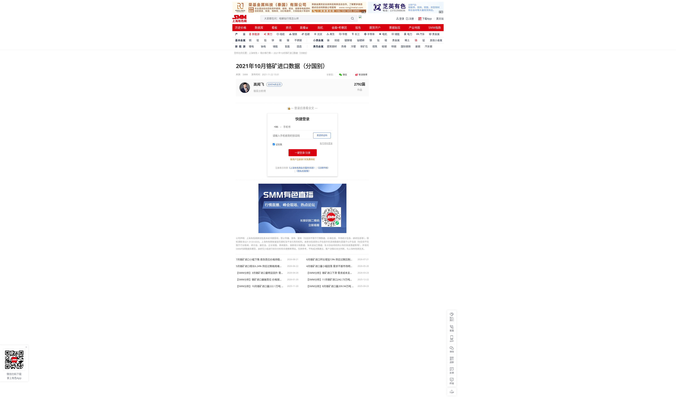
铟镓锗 (348, 40)
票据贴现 (394, 28)
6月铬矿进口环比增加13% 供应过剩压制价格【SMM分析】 (330, 259)
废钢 (417, 46)
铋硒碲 (360, 40)
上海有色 (253, 53)
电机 (383, 34)
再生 (331, 34)
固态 (299, 46)
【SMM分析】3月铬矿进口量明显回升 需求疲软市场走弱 (259, 272)
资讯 (288, 28)
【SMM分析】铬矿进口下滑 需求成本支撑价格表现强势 (330, 272)
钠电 (263, 46)
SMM (245, 74)
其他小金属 (436, 40)
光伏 (318, 34)
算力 (268, 34)
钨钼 (336, 40)
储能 (396, 34)
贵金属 (434, 34)
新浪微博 (362, 74)
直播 (303, 28)
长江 (356, 34)
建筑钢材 (332, 46)
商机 (320, 28)
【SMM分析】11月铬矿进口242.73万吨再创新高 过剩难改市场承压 (330, 279)
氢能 (287, 46)
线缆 (281, 34)
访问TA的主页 (274, 84)
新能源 (254, 34)
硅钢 (384, 46)
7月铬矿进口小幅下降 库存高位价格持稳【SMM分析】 (259, 259)
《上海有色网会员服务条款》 (301, 167)
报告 (358, 28)
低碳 (306, 34)
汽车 (421, 34)
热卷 (343, 46)
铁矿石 (364, 46)
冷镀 (353, 46)
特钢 (393, 46)
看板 (274, 28)
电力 (408, 34)
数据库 (259, 28)
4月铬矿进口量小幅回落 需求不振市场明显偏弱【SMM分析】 (330, 266)
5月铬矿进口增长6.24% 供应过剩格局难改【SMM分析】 (259, 266)
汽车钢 (428, 46)
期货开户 (375, 28)
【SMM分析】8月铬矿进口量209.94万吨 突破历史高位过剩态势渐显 (330, 286)
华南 (343, 34)
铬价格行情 (265, 53)
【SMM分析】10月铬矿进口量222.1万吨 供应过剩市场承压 (259, 286)
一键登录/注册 (302, 152)
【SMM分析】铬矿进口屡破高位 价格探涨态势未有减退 (259, 279)
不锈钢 (298, 40)
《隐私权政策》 (303, 171)
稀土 (407, 40)
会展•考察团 (339, 28)
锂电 (251, 46)
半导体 (369, 34)
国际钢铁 (406, 46)
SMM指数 (434, 28)
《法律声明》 (323, 167)
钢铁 (293, 34)
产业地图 (414, 28)
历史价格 (240, 28)
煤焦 (374, 46)
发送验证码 (322, 135)
